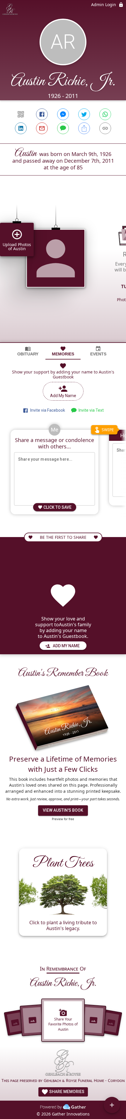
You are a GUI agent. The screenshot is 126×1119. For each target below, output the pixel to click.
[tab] (27, 351)
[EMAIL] (42, 128)
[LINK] (105, 128)
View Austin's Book (63, 810)
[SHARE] (84, 128)
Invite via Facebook (46, 410)
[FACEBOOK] (42, 114)
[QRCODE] (21, 114)
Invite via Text (90, 410)
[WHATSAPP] (105, 114)
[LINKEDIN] (21, 128)
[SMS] (63, 128)
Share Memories (66, 1091)
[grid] (63, 269)
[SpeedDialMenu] (112, 1105)
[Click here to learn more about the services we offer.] (63, 1063)
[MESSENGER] (63, 114)
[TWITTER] (84, 114)
